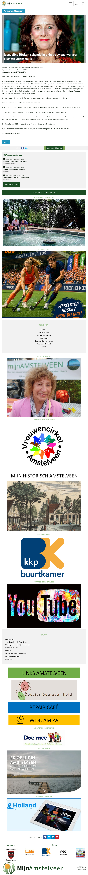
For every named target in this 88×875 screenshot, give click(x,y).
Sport (44, 347)
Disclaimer (9, 659)
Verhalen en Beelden (44, 335)
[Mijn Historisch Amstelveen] (44, 502)
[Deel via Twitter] (49, 837)
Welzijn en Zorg (26, 68)
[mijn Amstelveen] (34, 3)
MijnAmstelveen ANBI (12, 656)
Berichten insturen (11, 648)
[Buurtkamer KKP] (46, 852)
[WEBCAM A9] (44, 720)
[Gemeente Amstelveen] (11, 855)
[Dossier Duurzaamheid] (44, 690)
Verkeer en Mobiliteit (14, 68)
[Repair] (44, 707)
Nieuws (44, 330)
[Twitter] (26, 148)
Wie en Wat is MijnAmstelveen (15, 653)
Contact (8, 651)
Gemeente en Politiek (37, 68)
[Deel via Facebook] (45, 837)
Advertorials (9, 639)
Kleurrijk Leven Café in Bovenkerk (15, 161)
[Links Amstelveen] (44, 673)
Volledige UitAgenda (12, 184)
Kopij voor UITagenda (54, 148)
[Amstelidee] (80, 853)
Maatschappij (44, 332)
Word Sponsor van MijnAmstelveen (17, 645)
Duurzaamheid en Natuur (44, 341)
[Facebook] (22, 148)
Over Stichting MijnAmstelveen (16, 642)
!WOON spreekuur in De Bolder (14, 169)
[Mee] (29, 852)
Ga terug (6, 142)
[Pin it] (57, 837)
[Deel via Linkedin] (53, 837)
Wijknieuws (44, 338)
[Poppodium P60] (63, 852)
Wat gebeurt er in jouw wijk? (43, 192)
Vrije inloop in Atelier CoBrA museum (16, 177)
